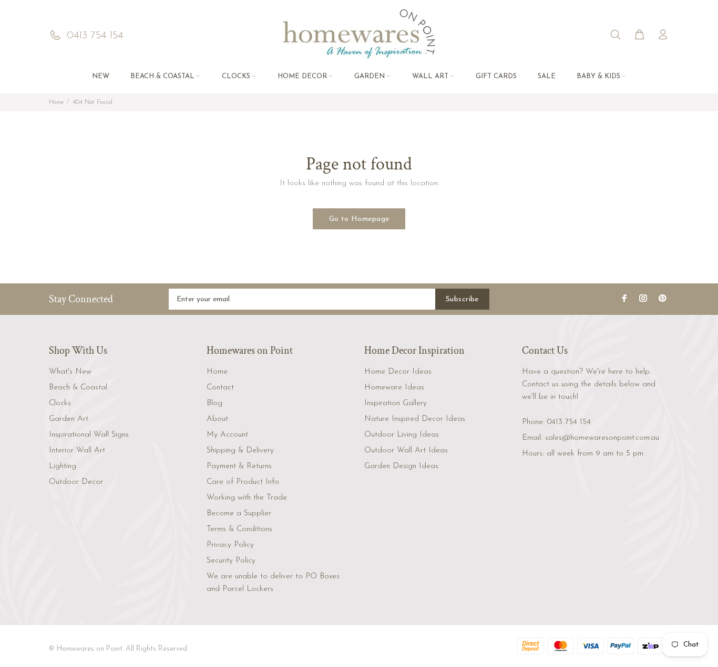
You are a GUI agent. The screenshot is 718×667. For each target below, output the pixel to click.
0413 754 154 (569, 422)
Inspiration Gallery (395, 403)
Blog (214, 403)
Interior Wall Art (77, 450)
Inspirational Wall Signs (89, 435)
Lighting (62, 466)
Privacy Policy (230, 545)
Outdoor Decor (76, 482)
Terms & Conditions (239, 529)
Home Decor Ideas (398, 372)
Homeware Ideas (394, 387)
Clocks (60, 403)
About (217, 419)
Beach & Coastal (78, 387)
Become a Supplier (239, 513)
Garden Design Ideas (401, 466)
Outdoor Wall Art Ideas (406, 450)
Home (56, 102)
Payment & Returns (239, 466)
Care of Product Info (243, 482)
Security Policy (231, 561)
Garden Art (68, 419)
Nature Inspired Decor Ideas (414, 419)
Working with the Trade (247, 498)
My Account (227, 435)
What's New (70, 372)
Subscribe (462, 299)
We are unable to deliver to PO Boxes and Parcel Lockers (273, 583)
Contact (220, 387)
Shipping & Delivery (240, 450)
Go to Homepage (359, 219)
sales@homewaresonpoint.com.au (602, 438)
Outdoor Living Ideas (401, 435)
